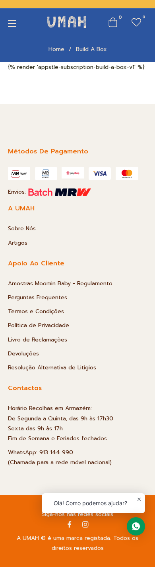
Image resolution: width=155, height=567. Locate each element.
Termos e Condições (36, 311)
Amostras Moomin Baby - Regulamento (60, 283)
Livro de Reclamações (37, 339)
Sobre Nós (22, 228)
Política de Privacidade (38, 325)
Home (56, 49)
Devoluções (23, 353)
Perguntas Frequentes (37, 297)
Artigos (17, 243)
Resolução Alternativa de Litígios (52, 367)
